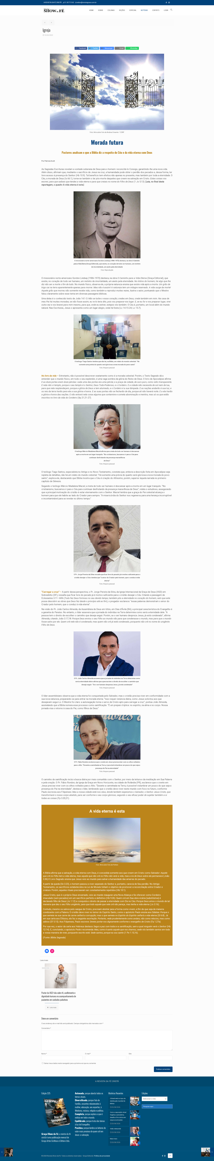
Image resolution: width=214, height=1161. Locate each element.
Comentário (46, 1028)
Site (130, 1054)
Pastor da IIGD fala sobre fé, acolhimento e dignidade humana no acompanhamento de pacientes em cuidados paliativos (58, 996)
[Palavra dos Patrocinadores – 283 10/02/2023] (207, 1152)
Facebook (82, 48)
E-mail (88, 1054)
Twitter (95, 48)
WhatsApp (133, 48)
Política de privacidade (102, 1156)
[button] (171, 10)
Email (121, 48)
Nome (44, 1054)
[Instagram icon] (169, 3)
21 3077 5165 (69, 2)
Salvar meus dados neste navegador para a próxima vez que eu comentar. (70, 1063)
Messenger (108, 48)
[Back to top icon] (170, 1155)
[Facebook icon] (166, 3)
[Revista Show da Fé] (54, 10)
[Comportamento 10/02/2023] (6, 1152)
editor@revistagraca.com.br (87, 2)
